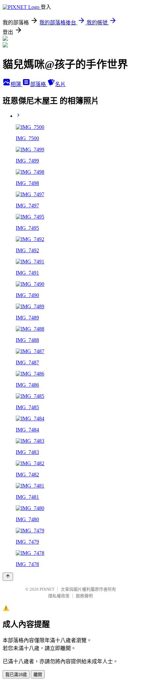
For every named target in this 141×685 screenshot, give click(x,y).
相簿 (16, 84)
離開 (37, 674)
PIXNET (47, 589)
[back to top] (8, 577)
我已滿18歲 (16, 674)
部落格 (38, 84)
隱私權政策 (59, 595)
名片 (60, 84)
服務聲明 (84, 595)
